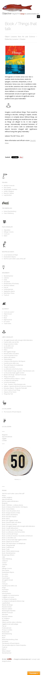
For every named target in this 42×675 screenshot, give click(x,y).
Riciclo (5, 316)
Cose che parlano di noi (11, 355)
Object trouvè (8, 314)
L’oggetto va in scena (8, 597)
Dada (5, 280)
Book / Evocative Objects (9, 516)
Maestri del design (7, 605)
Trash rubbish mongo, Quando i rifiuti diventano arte (19, 371)
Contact (4, 563)
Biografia (4, 503)
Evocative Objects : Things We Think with (15, 388)
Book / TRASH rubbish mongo (10, 551)
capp (3, 557)
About (4, 495)
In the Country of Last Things (12, 390)
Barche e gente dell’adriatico (10, 501)
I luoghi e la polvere (9, 367)
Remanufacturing (7, 634)
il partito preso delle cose (11, 363)
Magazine (5, 435)
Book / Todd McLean (8, 547)
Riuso (5, 318)
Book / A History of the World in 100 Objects (15, 507)
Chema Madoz (8, 359)
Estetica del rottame (9, 357)
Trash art (6, 295)
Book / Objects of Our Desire (10, 541)
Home (4, 582)
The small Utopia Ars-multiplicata (13, 365)
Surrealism (7, 282)
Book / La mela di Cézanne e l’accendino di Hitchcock (17, 536)
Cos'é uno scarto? (9, 312)
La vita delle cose (9, 346)
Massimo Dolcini (7, 607)
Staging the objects (9, 291)
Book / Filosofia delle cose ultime (11, 522)
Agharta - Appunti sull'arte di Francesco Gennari (17, 386)
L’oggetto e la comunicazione (10, 595)
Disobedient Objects (10, 257)
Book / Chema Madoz (8, 509)
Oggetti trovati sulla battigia (10, 624)
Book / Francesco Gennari (9, 524)
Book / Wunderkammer (8, 553)
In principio (5, 589)
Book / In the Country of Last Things (12, 530)
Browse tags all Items (8, 555)
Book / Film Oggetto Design (10, 520)
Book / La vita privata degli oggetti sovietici (14, 540)
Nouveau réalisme (9, 285)
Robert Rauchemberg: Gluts (10, 639)
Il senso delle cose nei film (11, 342)
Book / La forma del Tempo (10, 534)
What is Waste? (6, 651)
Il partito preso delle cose (9, 586)
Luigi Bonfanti (8, 195)
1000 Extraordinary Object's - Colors (14, 378)
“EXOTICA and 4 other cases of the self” (13, 493)
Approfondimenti (7, 437)
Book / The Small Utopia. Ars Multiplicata (13, 543)
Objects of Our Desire (10, 392)
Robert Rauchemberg (10, 211)
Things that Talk (8, 394)
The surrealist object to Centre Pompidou (14, 645)
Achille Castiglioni (9, 191)
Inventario (5, 591)
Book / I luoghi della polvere (10, 528)
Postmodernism (8, 289)
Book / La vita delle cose (9, 538)
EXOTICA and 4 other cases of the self (14, 259)
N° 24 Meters (6, 618)
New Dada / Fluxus (9, 293)
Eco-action (7, 321)
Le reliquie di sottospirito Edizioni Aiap (13, 601)
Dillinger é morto (9, 232)
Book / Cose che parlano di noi (11, 511)
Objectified (7, 230)
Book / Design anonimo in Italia (11, 513)
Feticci (5, 350)
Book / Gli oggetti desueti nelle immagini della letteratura (18, 526)
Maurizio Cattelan (9, 193)
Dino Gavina (7, 187)
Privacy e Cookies (7, 630)
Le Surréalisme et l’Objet (11, 255)
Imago (4, 588)
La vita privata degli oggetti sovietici (14, 373)
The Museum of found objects (10, 643)
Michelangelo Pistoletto (10, 189)
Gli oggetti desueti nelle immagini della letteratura (18, 340)
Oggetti (4, 438)
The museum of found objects (12, 412)
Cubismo (6, 278)
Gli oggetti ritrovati (7, 580)
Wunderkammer (8, 276)
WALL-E (4, 649)
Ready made (5, 632)
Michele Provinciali (9, 185)
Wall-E (5, 236)
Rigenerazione (8, 320)
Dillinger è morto (7, 568)
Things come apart (9, 377)
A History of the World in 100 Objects (14, 361)
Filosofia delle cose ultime (11, 353)
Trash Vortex (7, 323)
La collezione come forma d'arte (13, 369)
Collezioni (5, 561)
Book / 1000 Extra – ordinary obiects (12, 505)
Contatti (4, 440)
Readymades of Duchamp (11, 283)
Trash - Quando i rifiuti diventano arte (14, 384)
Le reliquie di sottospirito (11, 380)
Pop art (6, 287)
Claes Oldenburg (9, 213)
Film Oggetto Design (9, 352)
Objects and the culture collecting (11, 622)
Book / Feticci (6, 518)
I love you (5, 584)
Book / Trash (5, 549)
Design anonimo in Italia (11, 344)
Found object (6, 578)
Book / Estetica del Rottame (10, 515)
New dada (5, 614)
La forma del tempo (9, 382)
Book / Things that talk (8, 545)
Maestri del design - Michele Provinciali (15, 375)
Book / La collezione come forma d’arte (13, 532)
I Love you (7, 234)
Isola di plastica (6, 593)
